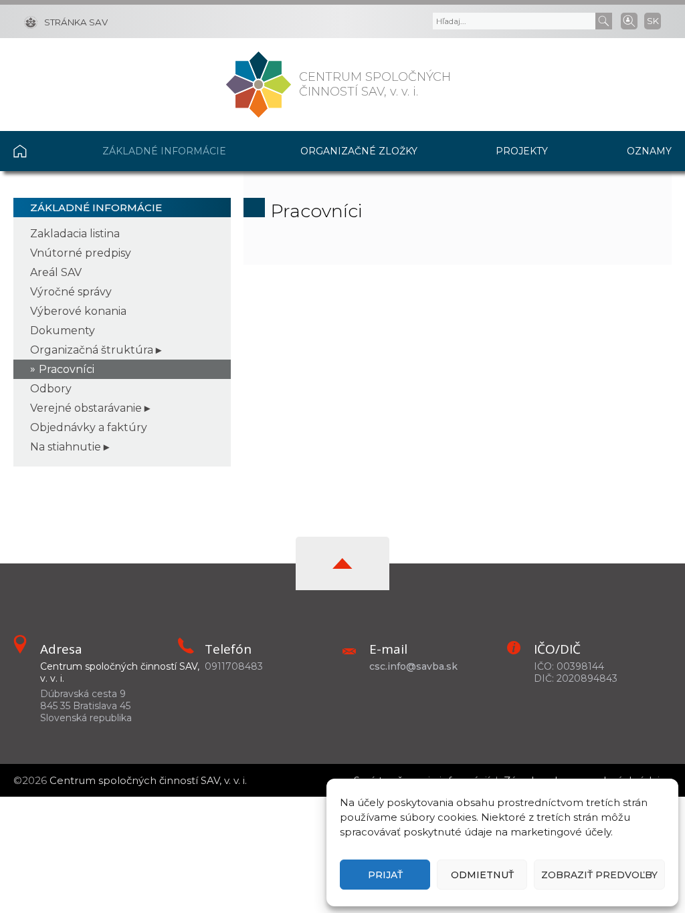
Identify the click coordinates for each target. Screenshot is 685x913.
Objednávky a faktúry (88, 427)
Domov (39, 151)
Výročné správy (71, 291)
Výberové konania (78, 311)
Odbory (51, 388)
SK (653, 20)
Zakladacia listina (75, 233)
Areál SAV (56, 272)
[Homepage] (258, 84)
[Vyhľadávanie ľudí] (629, 20)
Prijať (385, 875)
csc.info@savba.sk (413, 666)
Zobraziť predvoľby (599, 875)
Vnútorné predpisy (80, 253)
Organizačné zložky (358, 151)
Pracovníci (66, 369)
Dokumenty (62, 330)
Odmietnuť (482, 875)
